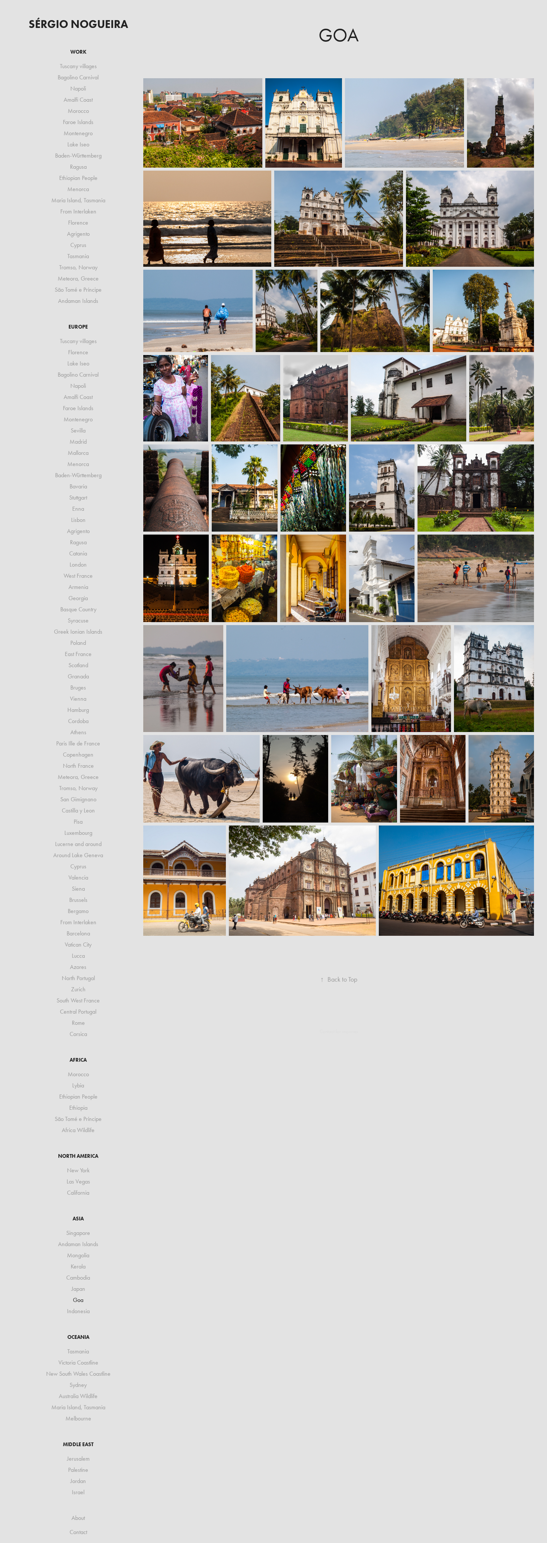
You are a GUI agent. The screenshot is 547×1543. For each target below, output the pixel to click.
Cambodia (78, 1277)
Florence (78, 222)
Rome (78, 1022)
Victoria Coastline (78, 1362)
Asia (78, 1219)
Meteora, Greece (78, 278)
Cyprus (78, 244)
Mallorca (78, 452)
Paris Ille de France (78, 743)
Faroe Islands (78, 122)
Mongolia (78, 1255)
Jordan (78, 1481)
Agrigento (78, 233)
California (78, 1192)
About (78, 1517)
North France (78, 765)
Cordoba (78, 721)
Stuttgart (78, 497)
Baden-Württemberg (78, 155)
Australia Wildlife (78, 1396)
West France (78, 575)
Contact (78, 1532)
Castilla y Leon (78, 810)
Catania (78, 553)
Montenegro (78, 133)
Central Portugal (78, 1011)
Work (78, 52)
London (78, 564)
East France (78, 654)
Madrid (78, 441)
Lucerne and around (78, 843)
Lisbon (78, 519)
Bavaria (78, 486)
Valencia (78, 877)
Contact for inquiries (339, 1031)
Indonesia (78, 1311)
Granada (78, 676)
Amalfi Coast (78, 99)
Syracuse (78, 620)
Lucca (78, 955)
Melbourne (78, 1418)
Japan (78, 1288)
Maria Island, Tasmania (78, 200)
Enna (78, 508)
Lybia (78, 1085)
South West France (78, 1000)
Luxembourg (78, 832)
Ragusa (78, 166)
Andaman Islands (78, 300)
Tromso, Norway (78, 267)
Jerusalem (78, 1458)
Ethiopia (78, 1107)
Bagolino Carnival (78, 77)
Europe (78, 327)
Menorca (78, 189)
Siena (78, 888)
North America (78, 1156)
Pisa (78, 821)
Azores (78, 966)
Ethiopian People (78, 177)
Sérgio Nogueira (78, 24)
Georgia (78, 598)
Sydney (78, 1384)
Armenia (78, 586)
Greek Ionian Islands (78, 631)
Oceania (78, 1337)
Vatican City (78, 944)
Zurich (78, 989)
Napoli (78, 88)
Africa (78, 1060)
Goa (78, 1299)
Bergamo (78, 911)
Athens (78, 732)
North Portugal (78, 978)
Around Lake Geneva (78, 855)
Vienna (78, 698)
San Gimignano (78, 799)
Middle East (78, 1444)
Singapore (78, 1232)
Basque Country (78, 609)
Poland (78, 642)
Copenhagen (78, 754)
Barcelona (78, 933)
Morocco (78, 110)
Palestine (78, 1469)
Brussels (78, 899)
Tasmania (78, 256)
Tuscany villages (78, 66)
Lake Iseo (78, 144)
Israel (78, 1492)
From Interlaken (78, 211)
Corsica (78, 1033)
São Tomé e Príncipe (78, 289)
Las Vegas (78, 1181)
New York (78, 1170)
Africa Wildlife (78, 1130)
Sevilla (78, 430)
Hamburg (78, 709)
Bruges (78, 687)
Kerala (78, 1266)
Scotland (78, 665)
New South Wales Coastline (78, 1373)
